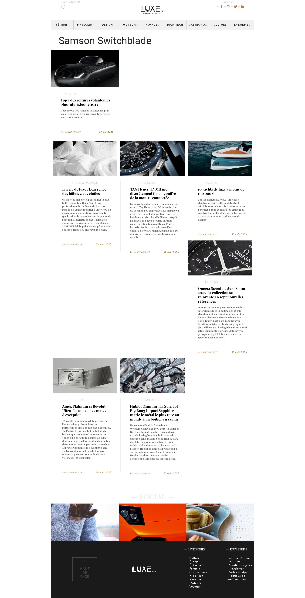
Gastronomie (199, 25)
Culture (220, 25)
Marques (235, 561)
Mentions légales (240, 565)
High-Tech (175, 25)
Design (107, 25)
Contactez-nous (239, 558)
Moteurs (130, 25)
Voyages (152, 25)
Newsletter (236, 568)
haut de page (85, 573)
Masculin (84, 25)
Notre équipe (238, 572)
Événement (243, 25)
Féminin (62, 25)
